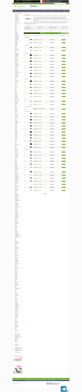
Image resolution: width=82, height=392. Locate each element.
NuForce (16, 201)
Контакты (58, 378)
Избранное (27, 3)
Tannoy (16, 293)
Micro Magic (16, 175)
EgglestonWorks (17, 99)
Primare (16, 227)
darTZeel (16, 81)
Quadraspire (16, 241)
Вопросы (38, 378)
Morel (15, 185)
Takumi (16, 292)
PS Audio (16, 232)
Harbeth (16, 126)
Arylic (15, 28)
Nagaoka (16, 193)
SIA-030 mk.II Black (37, 73)
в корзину (63, 39)
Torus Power (16, 303)
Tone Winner (16, 302)
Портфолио (16, 337)
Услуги (25, 378)
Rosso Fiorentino (17, 255)
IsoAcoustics (16, 138)
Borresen (16, 58)
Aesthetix (16, 21)
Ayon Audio (16, 48)
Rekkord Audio (16, 247)
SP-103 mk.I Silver (37, 167)
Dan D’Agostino (17, 80)
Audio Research (17, 39)
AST (15, 29)
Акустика (28, 380)
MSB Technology (17, 186)
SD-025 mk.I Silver (37, 190)
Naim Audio (16, 194)
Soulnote (16, 276)
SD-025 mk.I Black (37, 187)
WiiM (15, 323)
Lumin (15, 159)
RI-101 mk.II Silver (37, 64)
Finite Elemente (17, 117)
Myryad (16, 190)
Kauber (16, 145)
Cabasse (16, 63)
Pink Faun (16, 222)
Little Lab (16, 156)
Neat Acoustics (17, 195)
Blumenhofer (16, 57)
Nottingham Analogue (17, 200)
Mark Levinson (17, 167)
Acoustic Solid (16, 19)
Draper (16, 91)
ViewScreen (16, 314)
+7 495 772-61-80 (33, 6)
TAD (15, 291)
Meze (15, 172)
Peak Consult (16, 213)
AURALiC (16, 44)
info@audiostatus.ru (18, 352)
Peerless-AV (16, 214)
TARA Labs (16, 294)
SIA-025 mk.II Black (37, 67)
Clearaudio (16, 73)
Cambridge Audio (17, 64)
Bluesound (16, 56)
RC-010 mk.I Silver (37, 104)
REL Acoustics (16, 248)
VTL (15, 319)
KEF (15, 146)
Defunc (16, 84)
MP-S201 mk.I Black (37, 119)
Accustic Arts (16, 16)
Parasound (16, 210)
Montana (16, 181)
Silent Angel (16, 266)
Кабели (48, 380)
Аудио (32, 380)
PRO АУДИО (39, 380)
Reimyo (16, 246)
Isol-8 (15, 139)
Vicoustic (16, 312)
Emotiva (16, 104)
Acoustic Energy (17, 17)
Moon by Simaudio (17, 182)
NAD (15, 192)
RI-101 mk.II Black (37, 61)
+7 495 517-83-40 (33, 5)
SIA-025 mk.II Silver (37, 70)
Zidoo (15, 331)
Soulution (16, 277)
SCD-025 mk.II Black (37, 39)
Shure (15, 264)
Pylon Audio (16, 236)
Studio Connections (17, 284)
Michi (15, 174)
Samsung (16, 259)
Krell (15, 148)
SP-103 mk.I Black (37, 164)
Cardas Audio (16, 67)
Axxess (16, 47)
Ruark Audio (16, 257)
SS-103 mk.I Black (37, 144)
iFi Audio (16, 135)
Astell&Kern (16, 30)
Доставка (29, 378)
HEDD (16, 129)
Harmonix (16, 127)
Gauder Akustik (17, 122)
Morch (16, 184)
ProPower (16, 231)
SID (15, 265)
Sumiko (16, 286)
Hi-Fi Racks (16, 131)
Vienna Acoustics (17, 313)
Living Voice (16, 157)
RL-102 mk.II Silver (37, 90)
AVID (15, 46)
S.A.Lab (16, 258)
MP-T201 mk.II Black (37, 47)
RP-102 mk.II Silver (37, 161)
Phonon (16, 218)
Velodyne (16, 311)
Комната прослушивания (52, 378)
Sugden (16, 285)
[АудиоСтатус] (19, 6)
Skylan (16, 269)
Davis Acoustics (17, 82)
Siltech (16, 267)
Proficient (16, 230)
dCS (15, 83)
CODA (16, 74)
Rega (15, 245)
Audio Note (16, 37)
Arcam (16, 27)
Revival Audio (16, 250)
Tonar (15, 301)
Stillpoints (16, 283)
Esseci (16, 108)
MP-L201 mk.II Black (37, 81)
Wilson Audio (16, 324)
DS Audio (16, 92)
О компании (17, 378)
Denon (16, 85)
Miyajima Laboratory (17, 177)
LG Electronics (17, 154)
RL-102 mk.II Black (37, 87)
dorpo (15, 90)
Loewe (16, 158)
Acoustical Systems (17, 20)
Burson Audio (16, 62)
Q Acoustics (16, 237)
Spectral (16, 278)
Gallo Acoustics (17, 121)
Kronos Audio (16, 149)
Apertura (16, 25)
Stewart (16, 282)
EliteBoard (16, 102)
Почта (19, 3)
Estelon (16, 109)
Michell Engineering (17, 173)
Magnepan (16, 163)
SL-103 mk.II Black (37, 93)
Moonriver (16, 183)
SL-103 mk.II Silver (37, 96)
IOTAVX (16, 137)
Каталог (27, 13)
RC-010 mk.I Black (37, 101)
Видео (35, 380)
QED (15, 238)
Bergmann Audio (17, 53)
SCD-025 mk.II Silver (37, 42)
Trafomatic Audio (17, 305)
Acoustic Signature (17, 18)
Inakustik (16, 136)
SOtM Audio (16, 275)
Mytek (16, 191)
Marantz (16, 166)
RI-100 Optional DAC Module (38, 184)
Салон (22, 378)
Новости (16, 339)
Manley (16, 165)
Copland (16, 76)
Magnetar (16, 164)
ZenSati (16, 330)
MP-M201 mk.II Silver (37, 116)
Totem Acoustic (17, 304)
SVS (15, 287)
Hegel (15, 130)
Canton (16, 66)
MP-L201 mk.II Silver (37, 84)
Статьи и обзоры (17, 338)
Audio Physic (16, 38)
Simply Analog (16, 268)
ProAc (16, 229)
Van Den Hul (16, 310)
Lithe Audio (16, 155)
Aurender (16, 45)
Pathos (16, 212)
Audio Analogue (17, 35)
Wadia (16, 320)
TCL (15, 296)
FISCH (16, 118)
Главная (16, 3)
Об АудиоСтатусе (17, 335)
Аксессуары (53, 380)
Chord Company (17, 71)
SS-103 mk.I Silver (37, 147)
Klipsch (16, 147)
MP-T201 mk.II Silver (37, 50)
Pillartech (16, 221)
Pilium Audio (16, 220)
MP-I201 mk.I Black (37, 55)
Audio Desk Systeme (17, 36)
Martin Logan (16, 168)
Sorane (16, 274)
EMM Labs (16, 103)
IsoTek (16, 140)
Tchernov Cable (17, 295)
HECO (16, 128)
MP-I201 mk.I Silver (37, 58)
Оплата (34, 378)
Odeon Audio (16, 203)
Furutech (16, 120)
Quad (15, 240)
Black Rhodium (17, 55)
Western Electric (17, 321)
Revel (15, 249)
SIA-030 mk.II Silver (37, 76)
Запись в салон (43, 378)
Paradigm (16, 209)
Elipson (16, 101)
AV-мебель (44, 380)
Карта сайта (22, 3)
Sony (15, 273)
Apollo (15, 26)
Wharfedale (16, 322)
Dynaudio (16, 94)
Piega (15, 219)
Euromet (16, 110)
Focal (15, 119)
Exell (15, 113)
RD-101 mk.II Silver (37, 181)
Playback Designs (17, 223)
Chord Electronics (17, 72)
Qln (15, 239)
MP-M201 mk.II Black (37, 113)
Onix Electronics (17, 204)
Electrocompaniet (17, 100)
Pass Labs (16, 211)
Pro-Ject (16, 228)
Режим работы (64, 378)
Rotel (15, 256)
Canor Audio (16, 65)
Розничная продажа (18, 336)
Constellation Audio (17, 75)
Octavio (16, 202)
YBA (15, 328)
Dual (15, 93)
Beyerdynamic (16, 54)
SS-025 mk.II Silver (37, 141)
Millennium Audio (17, 176)
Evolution (16, 112)
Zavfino (16, 329)
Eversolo (16, 111)
